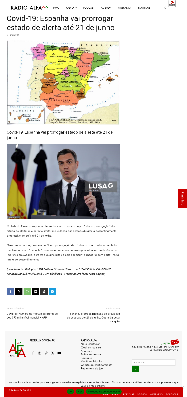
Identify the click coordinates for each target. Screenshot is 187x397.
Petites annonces (91, 354)
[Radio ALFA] (25, 8)
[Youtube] (59, 353)
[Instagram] (39, 353)
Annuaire (86, 351)
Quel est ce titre (91, 347)
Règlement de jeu (92, 368)
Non (80, 391)
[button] (165, 8)
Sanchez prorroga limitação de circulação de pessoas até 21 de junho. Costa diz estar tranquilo (93, 317)
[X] (18, 291)
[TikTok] (46, 353)
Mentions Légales (92, 361)
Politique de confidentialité (104, 391)
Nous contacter (90, 344)
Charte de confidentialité (96, 365)
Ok (70, 391)
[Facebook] (10, 291)
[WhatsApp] (27, 291)
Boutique (86, 358)
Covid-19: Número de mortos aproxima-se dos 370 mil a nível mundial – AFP (32, 315)
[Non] (182, 387)
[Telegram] (52, 291)
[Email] (35, 291)
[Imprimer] (44, 291)
